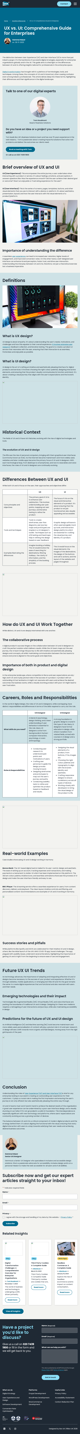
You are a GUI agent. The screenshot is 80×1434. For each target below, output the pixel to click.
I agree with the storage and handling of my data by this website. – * (39, 1217)
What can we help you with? (54, 1347)
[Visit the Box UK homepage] (6, 3)
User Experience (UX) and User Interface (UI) (43, 1093)
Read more (14, 1300)
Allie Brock (37, 1269)
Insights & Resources (18, 21)
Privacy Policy (66, 1217)
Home (6, 21)
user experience (19, 256)
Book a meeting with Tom (20, 149)
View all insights (13, 1311)
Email (5, 1203)
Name (5, 1192)
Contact (64, 4)
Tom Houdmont (12, 1281)
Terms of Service (58, 1370)
